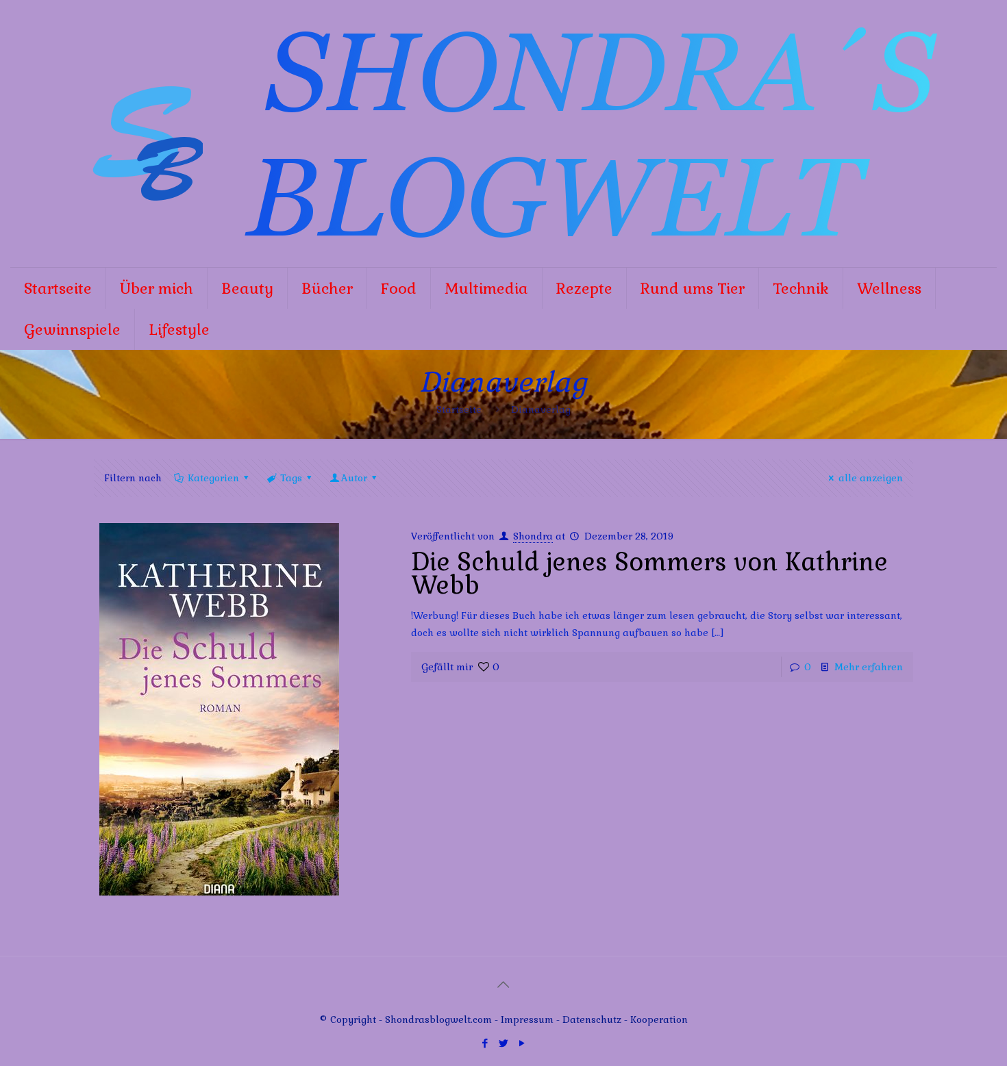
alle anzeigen (870, 478)
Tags (291, 478)
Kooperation (659, 1019)
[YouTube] (521, 1043)
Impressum (527, 1019)
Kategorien (213, 478)
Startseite (459, 409)
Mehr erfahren (868, 667)
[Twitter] (503, 1043)
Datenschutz (593, 1019)
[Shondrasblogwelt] (503, 133)
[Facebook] (484, 1043)
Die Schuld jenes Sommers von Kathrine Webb (649, 573)
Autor (354, 478)
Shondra (533, 536)
